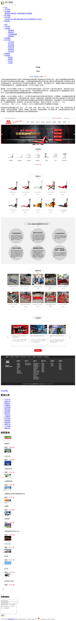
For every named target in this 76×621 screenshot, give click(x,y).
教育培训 (7, 409)
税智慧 (6, 506)
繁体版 (10, 59)
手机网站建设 (21, 13)
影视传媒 (7, 420)
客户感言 (14, 19)
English (10, 61)
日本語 (10, 63)
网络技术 (7, 403)
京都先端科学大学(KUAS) (11, 531)
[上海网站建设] (7, 4)
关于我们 (7, 9)
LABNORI (7, 456)
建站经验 (20, 19)
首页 (5, 7)
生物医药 (7, 405)
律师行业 (7, 424)
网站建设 (7, 13)
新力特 (6, 556)
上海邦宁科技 (8, 468)
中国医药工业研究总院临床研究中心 (14, 493)
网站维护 (14, 13)
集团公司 (7, 401)
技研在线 (7, 518)
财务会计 (7, 428)
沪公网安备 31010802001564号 (47, 619)
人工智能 (7, 426)
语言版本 (7, 55)
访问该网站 (4, 390)
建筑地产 (7, 413)
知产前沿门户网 (9, 581)
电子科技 (7, 418)
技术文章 (26, 19)
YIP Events (7, 543)
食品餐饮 (7, 411)
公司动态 (7, 19)
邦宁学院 (7, 17)
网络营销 (33, 19)
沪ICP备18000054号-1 (32, 619)
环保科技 (7, 415)
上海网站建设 (10, 619)
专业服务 (7, 11)
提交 (2, 615)
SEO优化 (39, 19)
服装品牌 (7, 422)
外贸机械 (7, 407)
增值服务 (29, 13)
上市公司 (7, 399)
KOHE (6, 568)
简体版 (10, 57)
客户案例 (7, 15)
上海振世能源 (8, 481)
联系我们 (7, 21)
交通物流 (7, 416)
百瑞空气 (7, 443)
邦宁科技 (36, 76)
